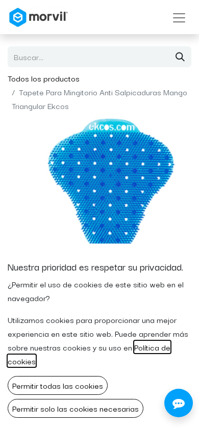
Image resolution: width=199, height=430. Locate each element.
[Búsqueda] (180, 56)
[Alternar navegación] (179, 17)
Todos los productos (44, 78)
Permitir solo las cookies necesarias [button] (75, 408)
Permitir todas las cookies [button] (57, 385)
